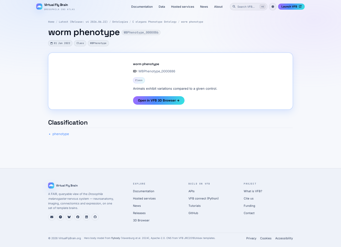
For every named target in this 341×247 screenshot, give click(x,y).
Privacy (251, 238)
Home (51, 21)
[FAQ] (60, 217)
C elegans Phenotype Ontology (154, 21)
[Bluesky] (69, 217)
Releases (139, 213)
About (218, 6)
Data (162, 6)
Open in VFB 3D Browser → (159, 100)
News (204, 6)
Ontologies (120, 21)
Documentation (142, 6)
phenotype (60, 134)
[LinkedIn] (86, 217)
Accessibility (284, 238)
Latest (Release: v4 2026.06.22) (83, 21)
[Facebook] (77, 217)
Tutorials (194, 206)
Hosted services (182, 6)
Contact (249, 213)
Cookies (266, 238)
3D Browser (141, 220)
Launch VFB (289, 6)
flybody (115, 238)
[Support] (51, 217)
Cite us (249, 198)
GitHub (193, 213)
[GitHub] (95, 217)
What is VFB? (253, 191)
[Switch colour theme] (272, 6)
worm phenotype (192, 21)
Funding (249, 206)
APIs (191, 191)
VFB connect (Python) (203, 198)
